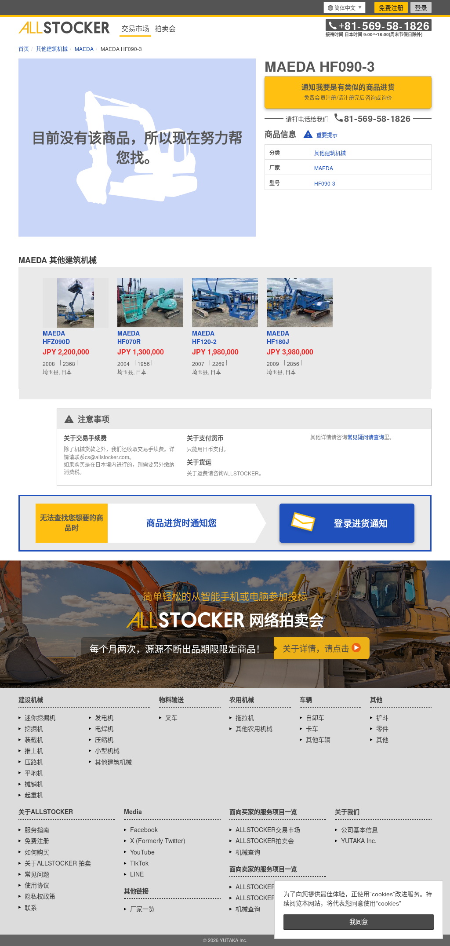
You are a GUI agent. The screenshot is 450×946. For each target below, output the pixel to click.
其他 (382, 739)
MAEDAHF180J (278, 337)
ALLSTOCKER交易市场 (268, 829)
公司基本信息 (359, 829)
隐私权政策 (40, 895)
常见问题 (37, 873)
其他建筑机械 (330, 153)
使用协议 (37, 884)
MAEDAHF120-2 (204, 337)
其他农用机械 (254, 728)
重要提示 (327, 135)
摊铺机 (34, 783)
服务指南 (37, 829)
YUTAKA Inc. (359, 840)
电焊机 (104, 728)
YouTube (142, 851)
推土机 (34, 750)
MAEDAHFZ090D (56, 337)
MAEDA (323, 168)
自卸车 (315, 717)
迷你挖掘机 (40, 717)
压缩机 (104, 739)
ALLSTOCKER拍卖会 (265, 840)
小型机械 (107, 750)
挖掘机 (34, 728)
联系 (31, 907)
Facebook (144, 829)
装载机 (34, 739)
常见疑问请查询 (365, 437)
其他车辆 (318, 739)
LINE (137, 873)
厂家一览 (142, 908)
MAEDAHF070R (129, 337)
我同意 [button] (358, 921)
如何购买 (37, 851)
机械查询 (248, 851)
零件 (382, 728)
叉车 (171, 717)
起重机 (34, 794)
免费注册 (391, 7)
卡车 (312, 728)
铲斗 (382, 717)
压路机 (34, 761)
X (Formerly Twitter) (157, 840)
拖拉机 (245, 717)
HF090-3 (324, 183)
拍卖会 (165, 28)
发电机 (104, 717)
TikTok (139, 862)
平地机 (34, 772)
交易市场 (135, 28)
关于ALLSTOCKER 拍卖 (58, 862)
